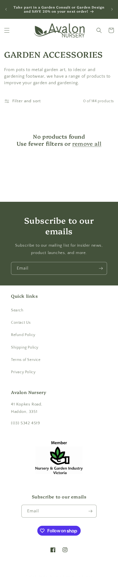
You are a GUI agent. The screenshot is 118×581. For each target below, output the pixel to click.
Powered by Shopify (77, 576)
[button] (7, 30)
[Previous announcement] (6, 9)
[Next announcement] (112, 9)
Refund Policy (23, 335)
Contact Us (21, 322)
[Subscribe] (101, 268)
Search (17, 310)
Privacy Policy (23, 372)
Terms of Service (26, 360)
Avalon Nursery (50, 576)
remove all (86, 143)
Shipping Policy (24, 347)
